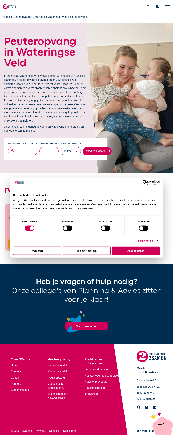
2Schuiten (46, 79)
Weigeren (37, 250)
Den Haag (39, 16)
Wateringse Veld (57, 16)
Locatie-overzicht (58, 365)
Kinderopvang (21, 16)
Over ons (16, 371)
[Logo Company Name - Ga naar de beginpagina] (9, 6)
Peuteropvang (56, 377)
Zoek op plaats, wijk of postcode (22, 143)
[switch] (67, 228)
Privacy (40, 430)
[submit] (97, 151)
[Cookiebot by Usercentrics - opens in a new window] (145, 182)
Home (6, 16)
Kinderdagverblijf (58, 371)
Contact (15, 377)
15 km (67, 151)
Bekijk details (145, 240)
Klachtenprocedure (96, 381)
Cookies (54, 430)
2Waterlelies (63, 79)
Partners (16, 383)
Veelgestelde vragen (97, 369)
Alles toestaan (135, 250)
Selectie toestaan (86, 250)
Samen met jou (20, 389)
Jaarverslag (92, 393)
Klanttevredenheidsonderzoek (103, 375)
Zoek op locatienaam (49, 143)
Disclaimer (69, 430)
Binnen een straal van (71, 143)
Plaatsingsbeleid (95, 387)
